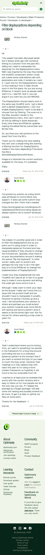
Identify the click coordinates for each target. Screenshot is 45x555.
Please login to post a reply (25, 413)
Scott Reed (19, 178)
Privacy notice (22, 540)
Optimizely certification (8, 451)
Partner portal (9, 477)
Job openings (9, 455)
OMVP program (31, 444)
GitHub (6, 489)
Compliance (22, 548)
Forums (11, 17)
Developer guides (11, 480)
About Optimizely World (22, 537)
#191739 (5, 323)
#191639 (5, 171)
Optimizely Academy (8, 493)
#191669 (5, 217)
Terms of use (22, 543)
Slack (26, 453)
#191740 (5, 406)
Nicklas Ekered (20, 37)
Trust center (22, 545)
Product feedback (32, 456)
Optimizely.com (10, 447)
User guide (8, 483)
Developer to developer (19, 20)
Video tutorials (9, 486)
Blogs (26, 450)
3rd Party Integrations (22, 550)
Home (3, 17)
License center (9, 458)
